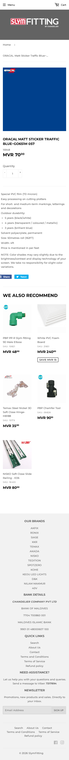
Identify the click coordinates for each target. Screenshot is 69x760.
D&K (34, 578)
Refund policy (34, 665)
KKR (34, 541)
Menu (11, 4)
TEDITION (34, 560)
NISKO (34, 555)
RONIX (34, 532)
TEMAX (34, 546)
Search (34, 642)
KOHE (34, 569)
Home (7, 44)
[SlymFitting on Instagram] (62, 743)
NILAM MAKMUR (34, 583)
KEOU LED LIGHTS (34, 574)
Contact (34, 652)
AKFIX (34, 528)
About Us (34, 647)
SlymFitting (36, 753)
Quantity (9, 166)
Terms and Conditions (35, 656)
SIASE (34, 537)
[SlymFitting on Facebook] (56, 743)
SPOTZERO (34, 565)
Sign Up (59, 710)
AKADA (34, 551)
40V (34, 588)
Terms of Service (34, 661)
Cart (63, 4)
